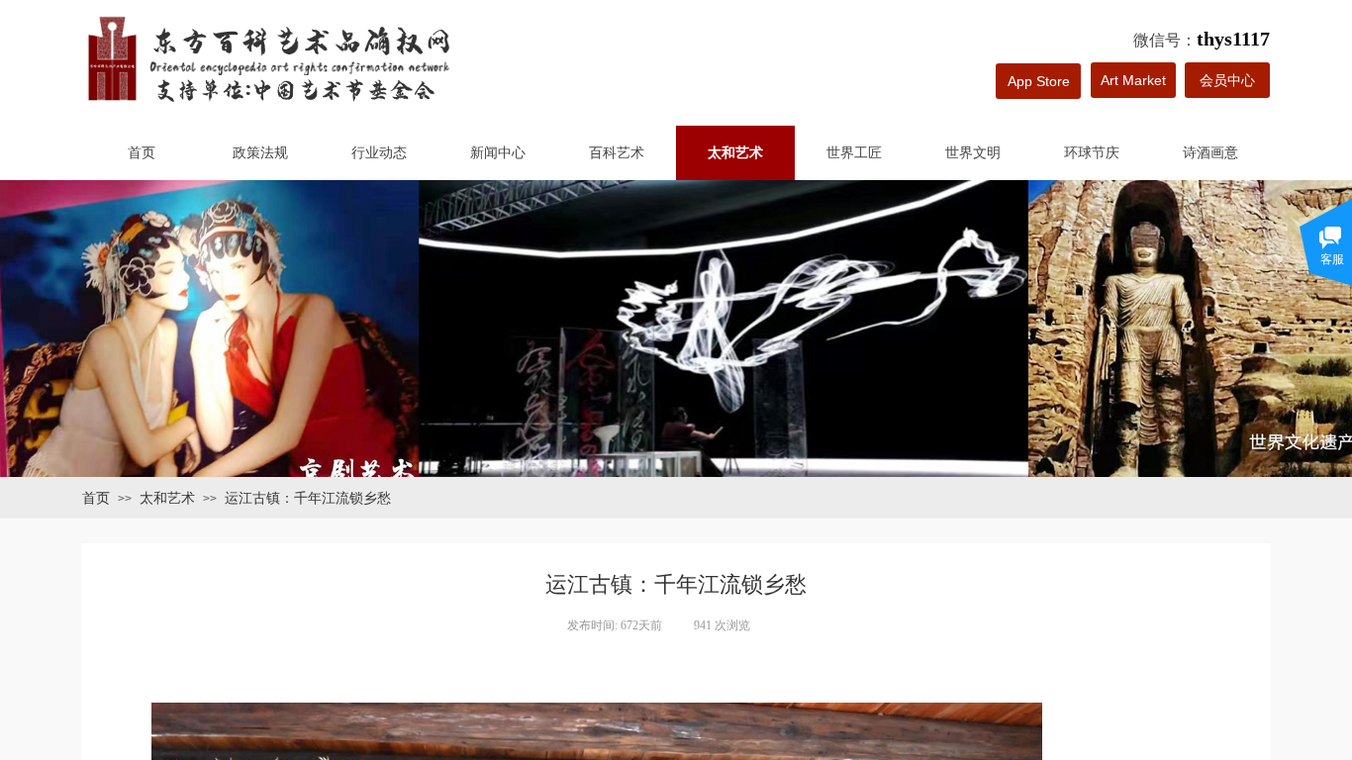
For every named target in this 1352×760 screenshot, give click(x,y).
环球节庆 (1091, 152)
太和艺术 (735, 152)
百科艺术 (616, 152)
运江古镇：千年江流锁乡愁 (308, 498)
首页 (141, 152)
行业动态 (379, 152)
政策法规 (260, 152)
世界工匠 (854, 152)
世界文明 (973, 152)
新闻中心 (498, 152)
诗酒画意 (1210, 152)
